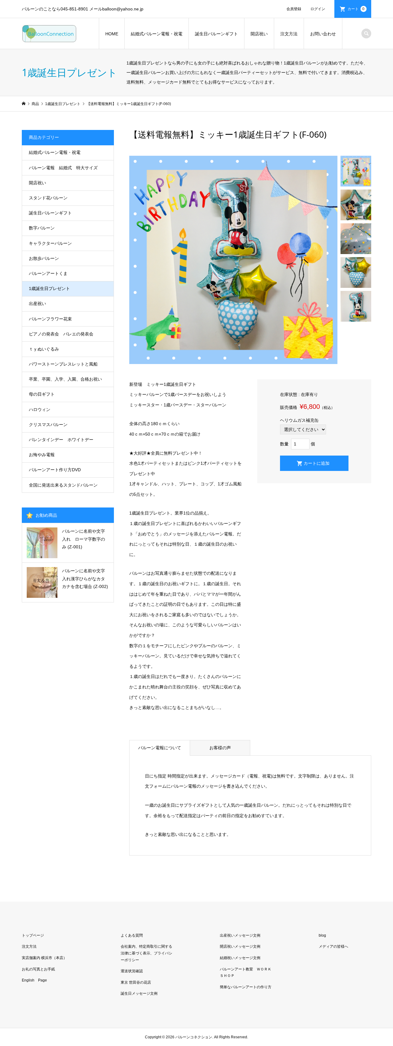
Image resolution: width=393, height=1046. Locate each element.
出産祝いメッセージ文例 (240, 935)
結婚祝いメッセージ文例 (240, 958)
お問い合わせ (323, 33)
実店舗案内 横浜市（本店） (44, 958)
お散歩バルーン (44, 258)
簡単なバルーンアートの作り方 (245, 987)
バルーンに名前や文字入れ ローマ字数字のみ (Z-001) (83, 539)
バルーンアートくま (48, 273)
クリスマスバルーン (48, 424)
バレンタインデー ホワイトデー (61, 439)
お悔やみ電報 (42, 454)
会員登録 (293, 9)
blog (322, 935)
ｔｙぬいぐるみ (44, 349)
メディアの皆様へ (333, 946)
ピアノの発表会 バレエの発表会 (61, 333)
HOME (111, 33)
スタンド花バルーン (48, 197)
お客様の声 (220, 747)
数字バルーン (42, 227)
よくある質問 (132, 935)
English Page (34, 980)
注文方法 (289, 33)
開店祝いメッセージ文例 (240, 946)
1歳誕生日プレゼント (49, 288)
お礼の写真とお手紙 (38, 969)
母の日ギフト (42, 394)
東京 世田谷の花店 (136, 982)
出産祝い (37, 303)
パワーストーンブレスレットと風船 (63, 364)
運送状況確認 (132, 971)
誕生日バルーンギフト (216, 33)
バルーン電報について (159, 747)
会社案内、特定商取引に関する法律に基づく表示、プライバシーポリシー (146, 953)
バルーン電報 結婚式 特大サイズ (63, 167)
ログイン (317, 9)
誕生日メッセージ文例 (139, 993)
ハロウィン (39, 409)
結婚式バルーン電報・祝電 (156, 33)
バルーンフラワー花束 (50, 318)
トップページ (33, 935)
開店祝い (259, 33)
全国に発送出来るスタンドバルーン (63, 485)
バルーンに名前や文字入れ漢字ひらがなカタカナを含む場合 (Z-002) (85, 578)
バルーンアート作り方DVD (55, 469)
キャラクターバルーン (50, 243)
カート (356, 9)
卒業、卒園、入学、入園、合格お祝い (65, 379)
